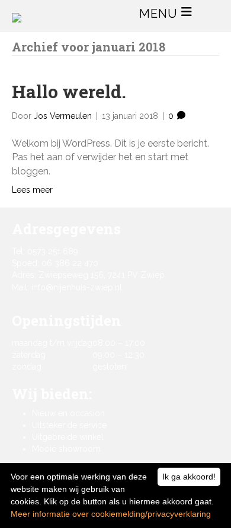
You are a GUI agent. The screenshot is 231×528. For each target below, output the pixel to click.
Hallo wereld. (69, 91)
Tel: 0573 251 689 (45, 251)
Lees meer (32, 190)
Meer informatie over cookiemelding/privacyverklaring (111, 514)
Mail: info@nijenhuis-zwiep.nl (67, 287)
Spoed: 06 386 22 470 (55, 263)
